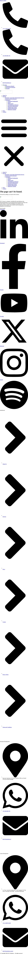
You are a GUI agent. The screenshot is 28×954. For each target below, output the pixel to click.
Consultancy (7, 100)
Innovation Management (13, 106)
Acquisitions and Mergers (13, 104)
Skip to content (3, 0)
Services (4, 96)
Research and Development (11, 99)
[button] (14, 142)
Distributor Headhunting (13, 101)
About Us (5, 95)
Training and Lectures (12, 107)
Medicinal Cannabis (12, 109)
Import (9, 102)
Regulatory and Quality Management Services (14, 97)
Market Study (10, 103)
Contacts (4, 112)
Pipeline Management (12, 108)
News (4, 110)
